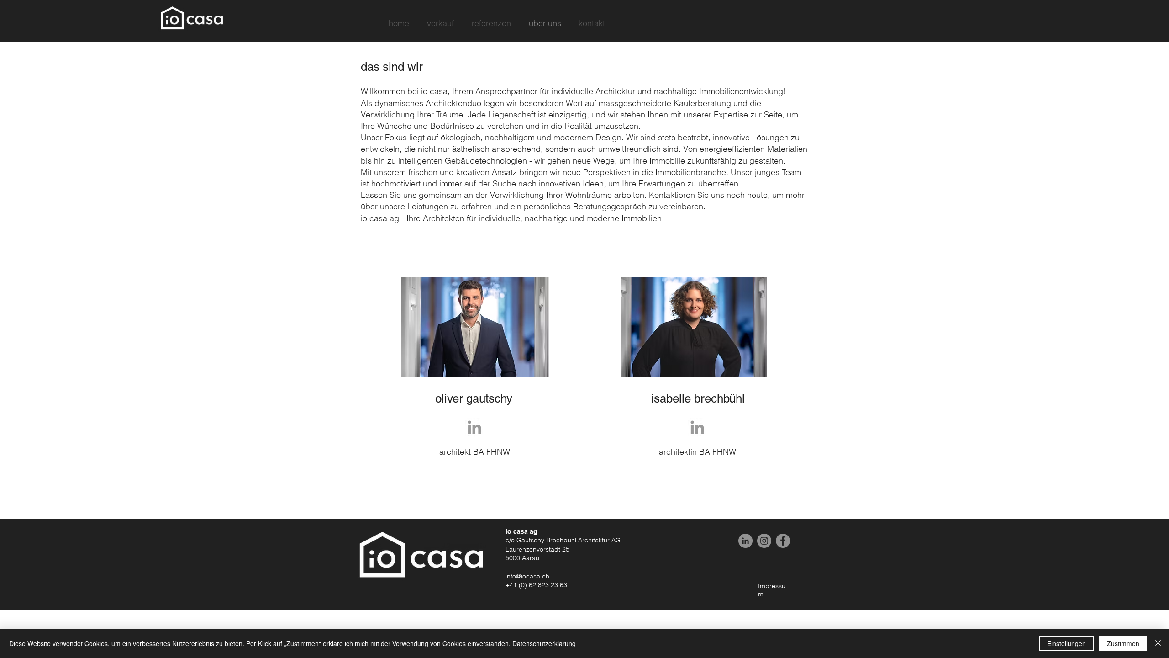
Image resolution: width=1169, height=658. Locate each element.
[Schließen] (1158, 643)
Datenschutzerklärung (544, 643)
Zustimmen (1123, 643)
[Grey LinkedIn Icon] (474, 427)
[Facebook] (783, 541)
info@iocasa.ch (527, 576)
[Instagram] (764, 541)
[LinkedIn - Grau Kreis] (745, 541)
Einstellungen (1066, 643)
